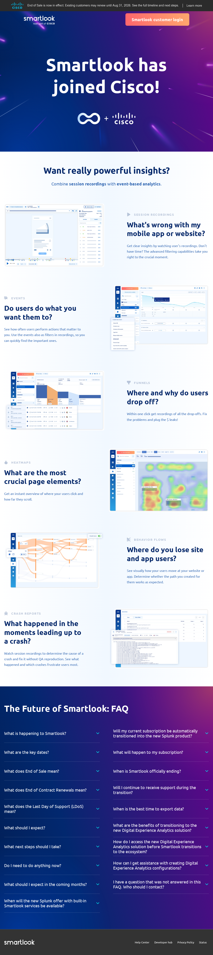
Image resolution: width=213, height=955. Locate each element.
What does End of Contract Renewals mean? (45, 789)
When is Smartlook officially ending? (147, 771)
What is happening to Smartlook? (35, 733)
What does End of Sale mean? (31, 771)
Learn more (194, 5)
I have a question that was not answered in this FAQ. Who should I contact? (157, 884)
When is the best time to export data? (148, 808)
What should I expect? (24, 827)
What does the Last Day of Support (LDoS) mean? (43, 809)
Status (203, 942)
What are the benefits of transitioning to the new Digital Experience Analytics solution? (155, 827)
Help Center (142, 942)
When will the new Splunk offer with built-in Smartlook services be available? (45, 903)
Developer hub (163, 942)
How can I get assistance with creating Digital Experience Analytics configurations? (155, 865)
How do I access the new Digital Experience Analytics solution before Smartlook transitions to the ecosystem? (157, 846)
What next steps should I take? (32, 846)
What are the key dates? (26, 752)
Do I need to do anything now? (32, 865)
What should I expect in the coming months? (45, 884)
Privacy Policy (185, 942)
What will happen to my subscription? (148, 752)
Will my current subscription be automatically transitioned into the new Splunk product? (155, 733)
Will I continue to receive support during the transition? (154, 790)
